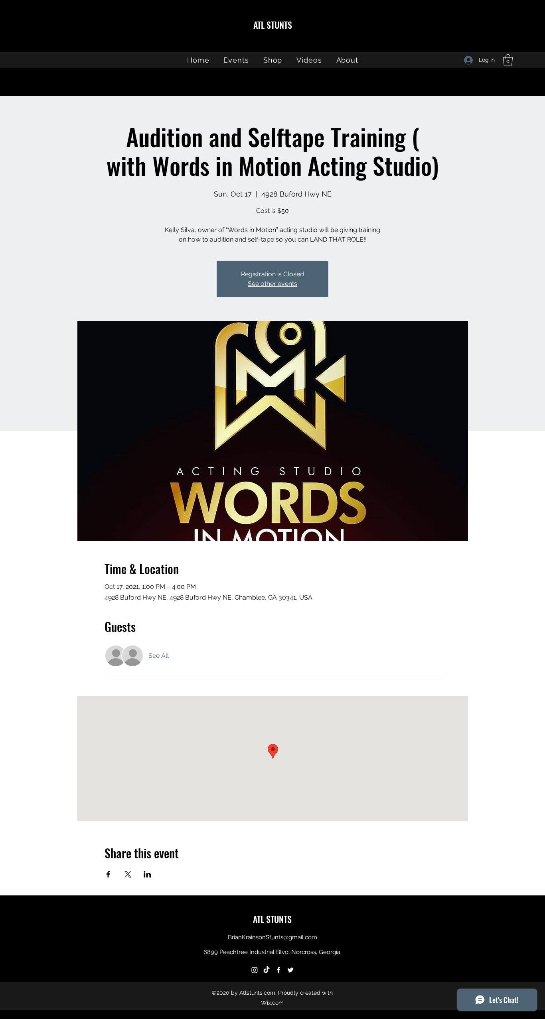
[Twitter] (290, 970)
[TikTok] (267, 970)
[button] (508, 60)
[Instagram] (255, 970)
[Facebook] (278, 970)
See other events (272, 283)
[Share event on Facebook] (108, 874)
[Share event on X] (128, 874)
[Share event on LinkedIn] (147, 874)
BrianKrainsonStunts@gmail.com (272, 937)
